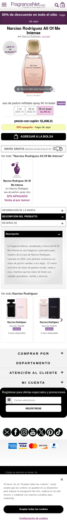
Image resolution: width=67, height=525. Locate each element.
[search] (57, 5)
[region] (33, 499)
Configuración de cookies (33, 518)
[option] (19, 110)
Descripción (12, 234)
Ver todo (32, 156)
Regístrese (33, 408)
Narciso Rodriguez (31, 36)
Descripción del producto (19, 216)
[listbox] (33, 110)
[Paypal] (54, 445)
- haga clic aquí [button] (33, 18)
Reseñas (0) (9, 223)
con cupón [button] (26, 121)
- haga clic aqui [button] (33, 127)
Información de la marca (18, 210)
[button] (4, 5)
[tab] (33, 210)
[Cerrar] (62, 479)
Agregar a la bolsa (36, 136)
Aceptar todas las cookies (33, 509)
